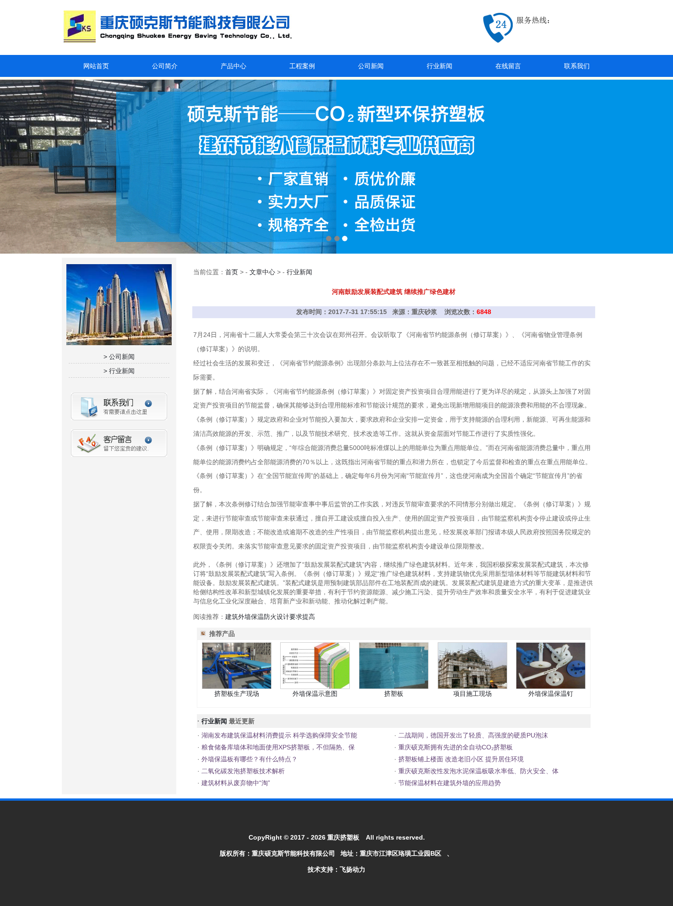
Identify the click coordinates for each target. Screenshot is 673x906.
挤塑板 (393, 693)
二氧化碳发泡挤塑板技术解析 (242, 771)
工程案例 (302, 66)
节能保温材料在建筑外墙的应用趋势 (448, 783)
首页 (231, 272)
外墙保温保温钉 (550, 693)
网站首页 (96, 66)
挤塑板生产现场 (236, 693)
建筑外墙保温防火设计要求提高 (270, 616)
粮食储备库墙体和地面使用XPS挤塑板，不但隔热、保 (277, 747)
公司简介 (165, 66)
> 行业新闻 (119, 370)
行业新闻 (439, 66)
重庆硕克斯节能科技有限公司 (293, 853)
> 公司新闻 (119, 356)
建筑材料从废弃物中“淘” (235, 783)
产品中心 (233, 66)
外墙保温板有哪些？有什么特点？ (249, 759)
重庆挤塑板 (343, 837)
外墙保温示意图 (315, 693)
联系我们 (577, 66)
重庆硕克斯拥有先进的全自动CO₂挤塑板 (454, 747)
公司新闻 (371, 66)
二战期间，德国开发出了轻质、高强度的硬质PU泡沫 (472, 735)
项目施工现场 (472, 693)
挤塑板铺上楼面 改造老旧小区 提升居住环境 (460, 759)
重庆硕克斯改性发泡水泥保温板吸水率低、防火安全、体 (477, 771)
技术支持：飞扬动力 (336, 869)
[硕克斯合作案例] (336, 167)
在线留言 (508, 66)
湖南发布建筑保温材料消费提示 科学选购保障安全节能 (278, 735)
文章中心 (262, 272)
